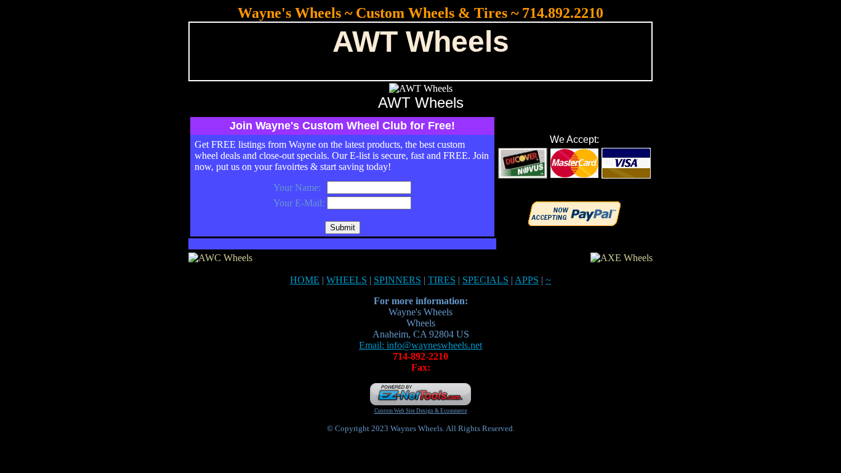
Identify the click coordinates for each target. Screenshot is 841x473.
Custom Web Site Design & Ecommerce (420, 411)
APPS (527, 280)
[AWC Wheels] (220, 258)
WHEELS (346, 280)
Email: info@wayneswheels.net (420, 345)
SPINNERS (397, 280)
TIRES (442, 280)
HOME (305, 280)
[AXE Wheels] (621, 258)
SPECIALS (485, 280)
